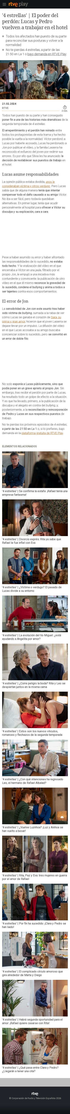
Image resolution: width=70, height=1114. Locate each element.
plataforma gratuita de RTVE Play (42, 433)
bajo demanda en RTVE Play (46, 54)
